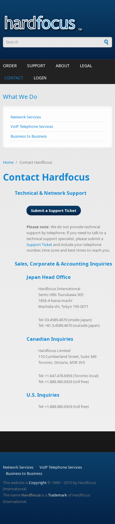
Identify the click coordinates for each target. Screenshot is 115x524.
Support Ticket (39, 244)
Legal (86, 65)
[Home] (57, 22)
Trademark (57, 495)
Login (40, 78)
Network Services (26, 117)
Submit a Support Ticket (53, 210)
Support (36, 65)
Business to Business (29, 136)
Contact (13, 78)
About (63, 65)
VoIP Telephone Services (32, 126)
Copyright (38, 482)
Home (8, 162)
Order (10, 65)
